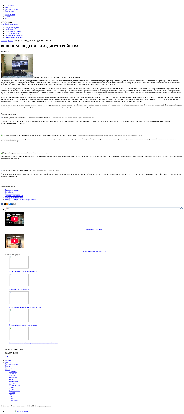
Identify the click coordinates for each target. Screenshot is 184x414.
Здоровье (12, 374)
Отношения (13, 381)
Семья (11, 387)
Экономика (13, 400)
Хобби (11, 398)
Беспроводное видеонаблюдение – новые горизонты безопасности (72, 118)
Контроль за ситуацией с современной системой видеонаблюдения (33, 343)
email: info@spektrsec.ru (9, 24)
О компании (9, 5)
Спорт (11, 389)
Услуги (11, 395)
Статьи (7, 17)
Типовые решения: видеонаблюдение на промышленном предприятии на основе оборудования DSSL (109, 135)
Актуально (13, 372)
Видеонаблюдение (12, 190)
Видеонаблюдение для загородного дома (46, 170)
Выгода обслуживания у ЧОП (20, 289)
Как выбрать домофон (94, 229)
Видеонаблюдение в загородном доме (23, 325)
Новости (8, 7)
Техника (12, 393)
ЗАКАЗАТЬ (9, 357)
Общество (13, 377)
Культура (12, 375)
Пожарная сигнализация (14, 198)
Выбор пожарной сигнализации (94, 251)
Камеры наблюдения (12, 194)
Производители (11, 11)
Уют (10, 396)
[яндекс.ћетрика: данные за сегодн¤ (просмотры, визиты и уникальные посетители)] (21, 411)
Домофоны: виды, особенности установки (20, 199)
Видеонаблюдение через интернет (38, 153)
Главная (4, 41)
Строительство (14, 391)
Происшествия (14, 385)
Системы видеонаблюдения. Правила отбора (25, 307)
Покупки (12, 383)
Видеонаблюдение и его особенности (23, 271)
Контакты (8, 18)
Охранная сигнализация (14, 196)
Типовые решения (11, 9)
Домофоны (9, 192)
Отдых (11, 379)
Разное (7, 370)
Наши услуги (10, 15)
